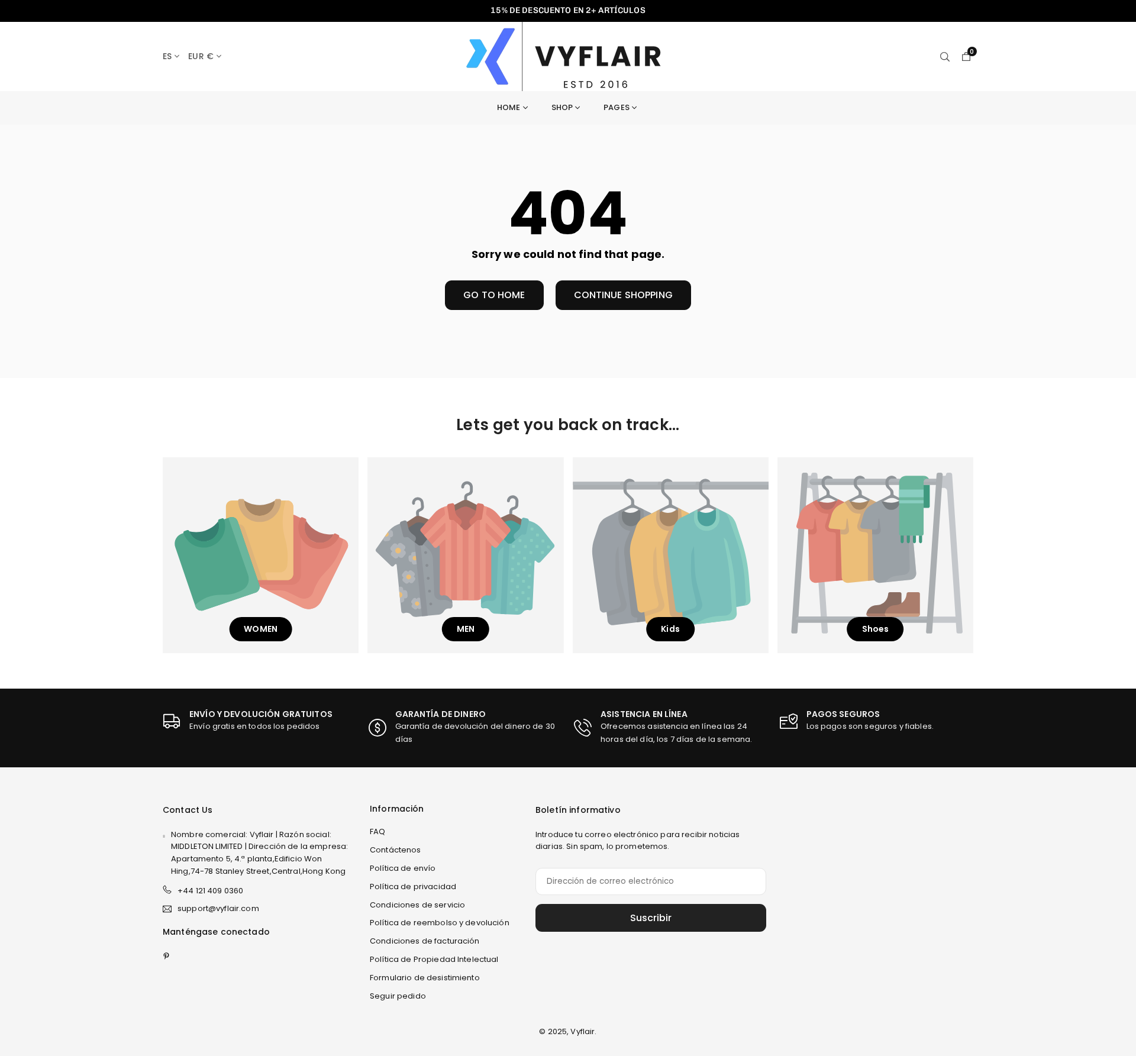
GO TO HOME (494, 295)
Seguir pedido (398, 996)
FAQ (377, 831)
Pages (617, 107)
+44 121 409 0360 (210, 890)
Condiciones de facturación (425, 941)
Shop (562, 107)
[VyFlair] (569, 55)
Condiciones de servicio (417, 904)
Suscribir (651, 918)
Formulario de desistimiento (425, 977)
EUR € (201, 56)
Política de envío (402, 868)
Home (509, 107)
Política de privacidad (413, 886)
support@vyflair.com (218, 909)
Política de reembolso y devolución (439, 922)
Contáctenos (395, 849)
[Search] (945, 56)
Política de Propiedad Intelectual (434, 959)
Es (167, 56)
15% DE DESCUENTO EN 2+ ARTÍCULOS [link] (567, 10)
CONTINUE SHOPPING (623, 295)
